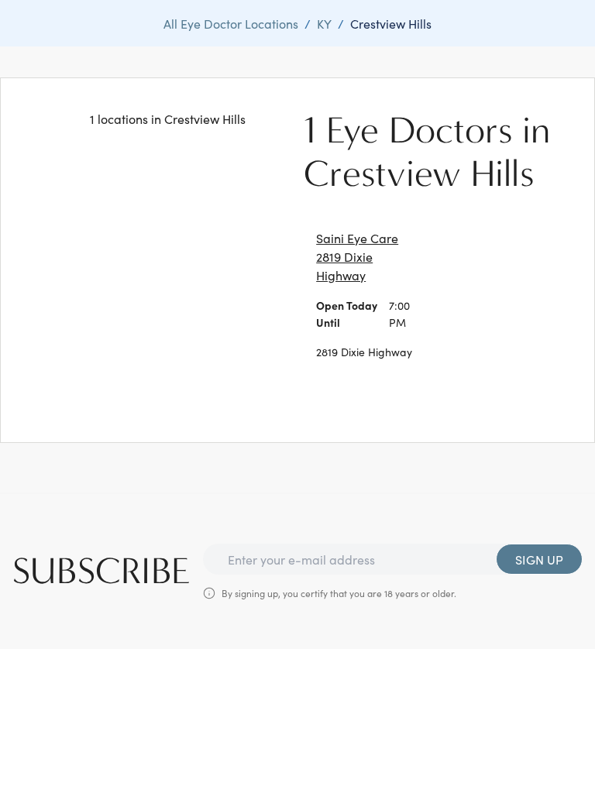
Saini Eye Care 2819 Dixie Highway (357, 256)
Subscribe (101, 571)
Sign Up (539, 559)
